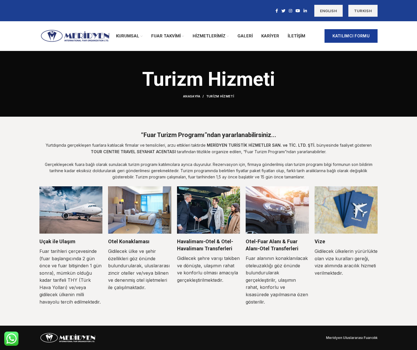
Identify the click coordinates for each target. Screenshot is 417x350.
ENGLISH (328, 10)
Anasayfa (191, 96)
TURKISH (363, 10)
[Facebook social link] (277, 10)
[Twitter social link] (283, 10)
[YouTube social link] (298, 10)
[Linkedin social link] (305, 10)
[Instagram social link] (290, 10)
